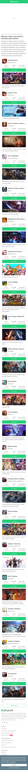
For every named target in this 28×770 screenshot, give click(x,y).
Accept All (14, 765)
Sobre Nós (3, 752)
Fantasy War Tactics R (15, 251)
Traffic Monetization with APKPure (8, 747)
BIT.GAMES (10, 351)
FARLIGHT (10, 414)
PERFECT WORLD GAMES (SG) (15, 481)
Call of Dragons (13, 412)
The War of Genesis (14, 609)
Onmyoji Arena (12, 60)
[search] (26, 1)
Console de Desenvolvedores (7, 740)
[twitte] (7, 722)
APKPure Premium (5, 735)
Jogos (6, 34)
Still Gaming (11, 95)
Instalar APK (4, 728)
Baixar (15, 70)
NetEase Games (12, 62)
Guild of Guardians (12, 34)
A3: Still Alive (12, 674)
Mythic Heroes (12, 446)
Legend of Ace (12, 93)
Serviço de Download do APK (7, 733)
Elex (9, 318)
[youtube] (9, 722)
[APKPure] (14, 2)
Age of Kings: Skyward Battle (17, 316)
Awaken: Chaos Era (14, 544)
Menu (2, 34)
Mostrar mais (14, 705)
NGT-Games (11, 578)
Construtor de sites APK (6, 742)
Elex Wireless (11, 125)
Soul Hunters (12, 381)
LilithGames (10, 383)
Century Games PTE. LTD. (14, 546)
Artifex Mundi (11, 221)
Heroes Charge (12, 511)
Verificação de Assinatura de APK (8, 730)
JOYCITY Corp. (11, 611)
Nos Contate (4, 754)
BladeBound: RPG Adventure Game (17, 219)
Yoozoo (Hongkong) (12, 158)
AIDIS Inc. (10, 284)
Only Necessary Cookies (14, 767)
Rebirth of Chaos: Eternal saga (17, 188)
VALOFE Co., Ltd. (12, 254)
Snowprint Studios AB (13, 643)
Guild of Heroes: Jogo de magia (17, 349)
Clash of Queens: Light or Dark (17, 123)
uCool (9, 513)
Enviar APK (3, 745)
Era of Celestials (13, 156)
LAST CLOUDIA (13, 282)
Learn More (12, 762)
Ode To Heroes (12, 576)
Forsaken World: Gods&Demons (17, 479)
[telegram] (2, 722)
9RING (9, 190)
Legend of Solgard (14, 641)
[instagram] (4, 722)
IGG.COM (10, 448)
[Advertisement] (14, 18)
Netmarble (10, 676)
